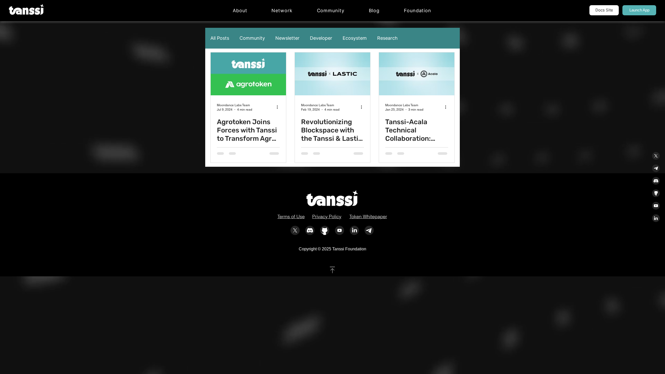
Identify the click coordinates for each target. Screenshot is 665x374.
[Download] (332, 270)
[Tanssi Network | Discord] (310, 230)
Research (387, 38)
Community (252, 38)
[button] (281, 10)
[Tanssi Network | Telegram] (369, 230)
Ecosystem (355, 38)
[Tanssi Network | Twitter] (295, 230)
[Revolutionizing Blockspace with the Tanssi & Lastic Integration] (332, 73)
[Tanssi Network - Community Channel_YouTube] (656, 206)
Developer (321, 38)
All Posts (219, 38)
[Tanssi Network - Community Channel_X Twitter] (656, 156)
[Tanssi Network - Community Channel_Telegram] (656, 168)
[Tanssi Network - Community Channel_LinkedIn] (656, 218)
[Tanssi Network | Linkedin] (354, 230)
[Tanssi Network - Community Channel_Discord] (656, 181)
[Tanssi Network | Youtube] (339, 230)
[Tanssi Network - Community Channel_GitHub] (656, 193)
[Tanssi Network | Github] (325, 230)
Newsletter (287, 38)
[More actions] (279, 107)
